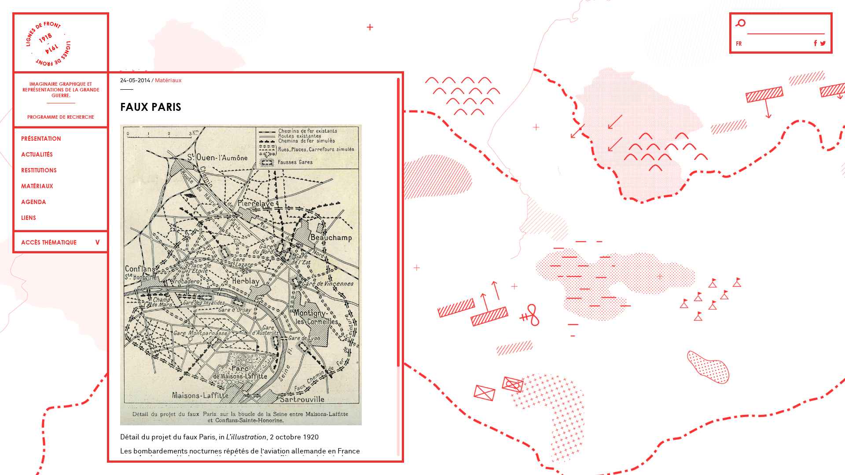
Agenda (33, 201)
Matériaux (37, 186)
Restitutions (39, 170)
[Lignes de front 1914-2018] (61, 49)
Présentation (41, 138)
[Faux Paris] (241, 423)
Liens (28, 217)
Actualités (37, 154)
